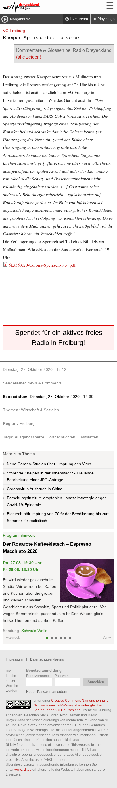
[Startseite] (36, 7)
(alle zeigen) (28, 57)
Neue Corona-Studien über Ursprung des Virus (49, 464)
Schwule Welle (34, 630)
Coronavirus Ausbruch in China (34, 489)
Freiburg (27, 423)
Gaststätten (88, 437)
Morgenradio (20, 19)
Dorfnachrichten (61, 437)
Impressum (14, 659)
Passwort (62, 676)
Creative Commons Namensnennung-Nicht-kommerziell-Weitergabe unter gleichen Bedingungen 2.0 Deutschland (72, 705)
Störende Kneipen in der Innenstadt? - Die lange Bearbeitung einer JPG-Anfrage (50, 476)
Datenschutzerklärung (47, 659)
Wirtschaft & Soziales (40, 410)
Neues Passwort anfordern (46, 691)
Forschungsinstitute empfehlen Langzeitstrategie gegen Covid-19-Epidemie (57, 501)
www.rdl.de (23, 769)
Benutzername (37, 676)
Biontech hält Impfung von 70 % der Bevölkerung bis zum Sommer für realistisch (58, 517)
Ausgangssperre (29, 437)
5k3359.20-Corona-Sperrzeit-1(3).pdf (42, 265)
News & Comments (44, 383)
